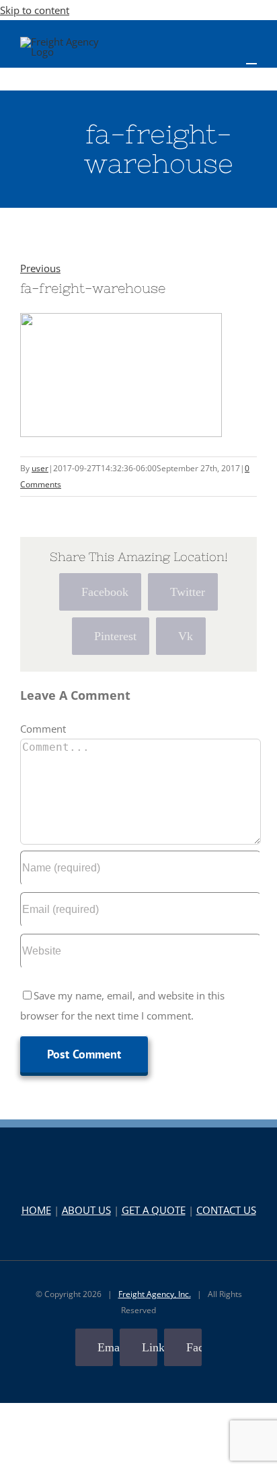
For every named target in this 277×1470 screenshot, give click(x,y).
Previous (40, 268)
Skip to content (34, 10)
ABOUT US (86, 1210)
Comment (43, 728)
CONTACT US (226, 1210)
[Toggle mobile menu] (251, 57)
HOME (36, 1210)
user (40, 468)
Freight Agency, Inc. (154, 1294)
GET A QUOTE (154, 1210)
